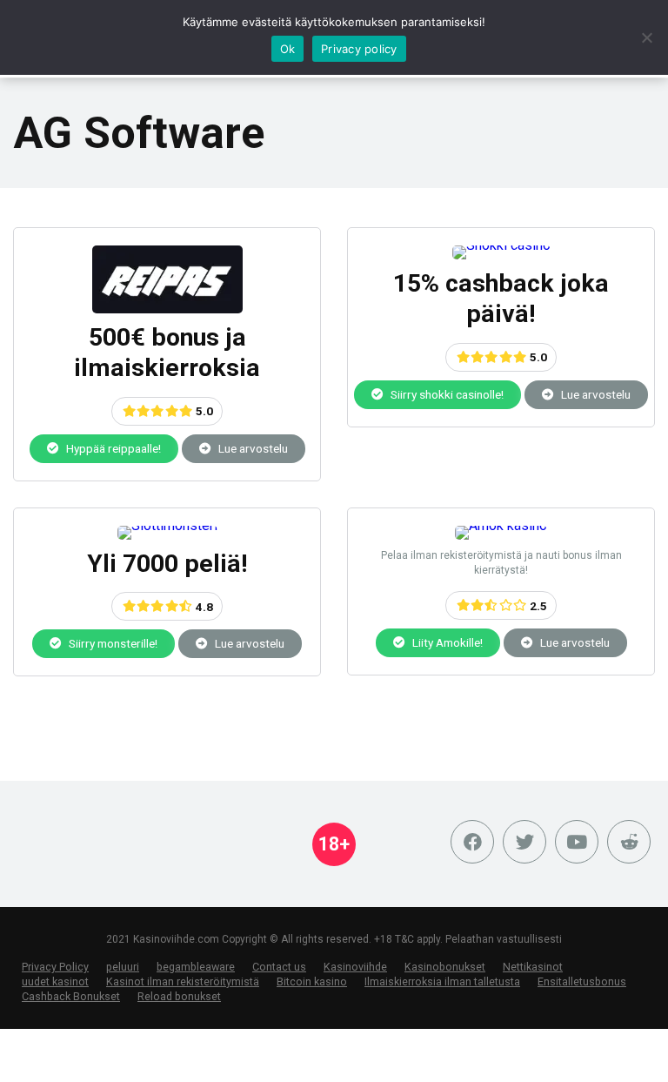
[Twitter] (524, 842)
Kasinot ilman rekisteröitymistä (182, 981)
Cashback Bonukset (71, 996)
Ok (288, 49)
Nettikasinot (533, 966)
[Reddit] (629, 842)
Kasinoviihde (355, 966)
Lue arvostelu (252, 448)
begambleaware (196, 966)
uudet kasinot (55, 981)
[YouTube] (576, 842)
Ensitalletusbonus (582, 981)
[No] (646, 37)
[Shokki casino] (501, 245)
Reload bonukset (179, 996)
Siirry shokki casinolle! (446, 394)
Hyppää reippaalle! (112, 448)
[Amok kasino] (501, 525)
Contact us (279, 966)
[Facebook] (472, 842)
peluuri (122, 966)
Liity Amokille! (446, 642)
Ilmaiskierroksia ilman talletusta (442, 981)
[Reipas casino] (167, 308)
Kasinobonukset (444, 966)
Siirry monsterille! (111, 643)
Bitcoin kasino (312, 981)
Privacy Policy (55, 966)
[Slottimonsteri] (167, 525)
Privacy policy (359, 49)
